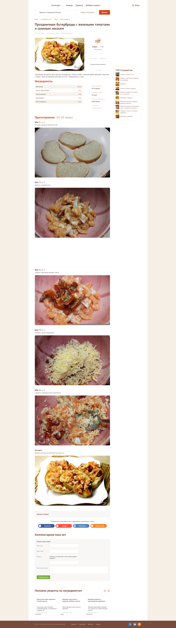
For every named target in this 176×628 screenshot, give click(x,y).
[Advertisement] (72, 252)
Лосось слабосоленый (42, 90)
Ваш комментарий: (42, 568)
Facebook (47, 526)
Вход (137, 5)
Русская (94, 95)
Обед (55, 19)
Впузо (36, 19)
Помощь (98, 624)
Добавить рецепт (93, 5)
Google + (65, 526)
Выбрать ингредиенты (88, 12)
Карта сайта (82, 624)
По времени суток (46, 19)
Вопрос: (39, 557)
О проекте (73, 624)
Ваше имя (40, 546)
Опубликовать (43, 577)
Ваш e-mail (40, 551)
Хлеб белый (39, 87)
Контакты (90, 624)
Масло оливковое (41, 102)
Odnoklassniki (99, 526)
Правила (79, 5)
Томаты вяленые (41, 94)
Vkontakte (82, 526)
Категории (56, 5)
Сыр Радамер (40, 98)
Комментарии (93, 58)
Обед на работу (65, 19)
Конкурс (69, 5)
